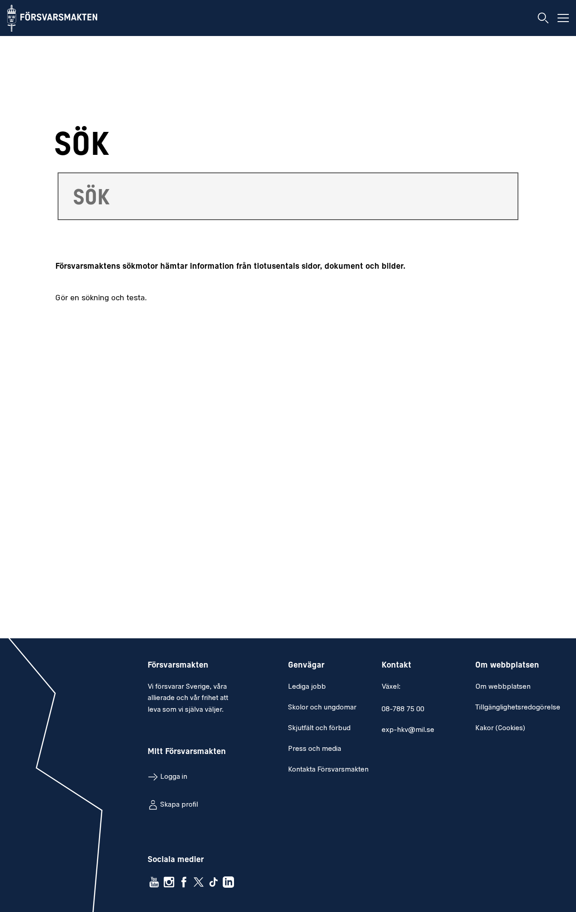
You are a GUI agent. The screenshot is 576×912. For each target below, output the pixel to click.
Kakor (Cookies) (500, 728)
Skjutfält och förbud (319, 728)
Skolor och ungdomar (322, 707)
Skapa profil (179, 804)
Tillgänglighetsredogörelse (517, 707)
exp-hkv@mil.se (408, 730)
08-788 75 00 (403, 709)
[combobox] (288, 196)
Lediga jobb (307, 687)
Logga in (173, 777)
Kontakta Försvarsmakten (328, 769)
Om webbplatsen (503, 687)
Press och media (314, 749)
